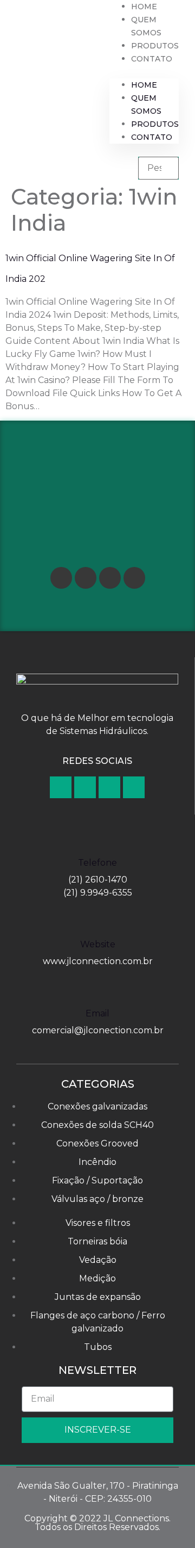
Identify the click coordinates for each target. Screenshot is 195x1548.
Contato (151, 59)
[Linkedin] (85, 578)
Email (97, 1013)
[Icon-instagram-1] (110, 578)
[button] (144, 71)
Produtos (155, 46)
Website (97, 944)
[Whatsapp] (134, 578)
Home (144, 6)
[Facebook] (61, 578)
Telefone (97, 863)
